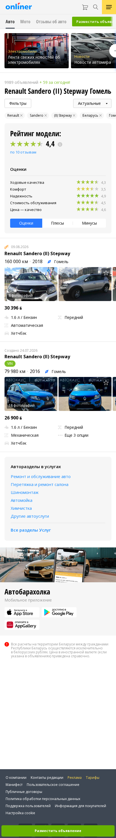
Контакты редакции (47, 777)
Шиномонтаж (25, 492)
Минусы (89, 223)
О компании (16, 777)
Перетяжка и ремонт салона (39, 484)
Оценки (26, 223)
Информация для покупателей (80, 805)
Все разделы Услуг (31, 530)
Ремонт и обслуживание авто (41, 476)
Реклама (75, 777)
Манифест (14, 784)
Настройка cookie (20, 813)
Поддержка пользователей (28, 805)
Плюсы (57, 223)
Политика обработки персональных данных (43, 798)
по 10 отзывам (23, 152)
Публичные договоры (24, 791)
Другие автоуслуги (30, 516)
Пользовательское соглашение (53, 784)
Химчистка (21, 508)
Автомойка (21, 500)
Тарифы (92, 777)
